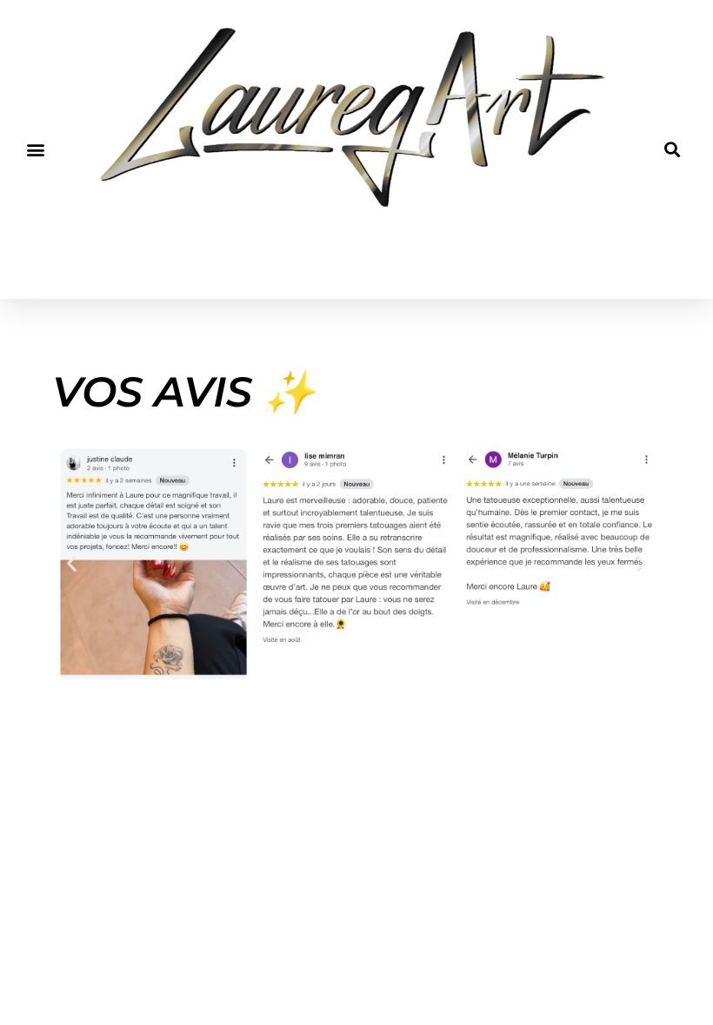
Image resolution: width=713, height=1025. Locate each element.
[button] (35, 149)
